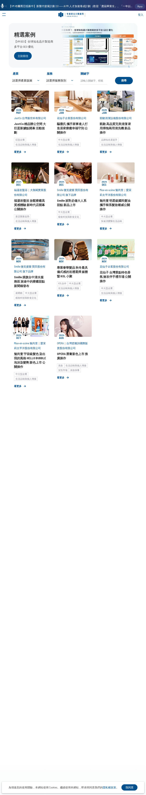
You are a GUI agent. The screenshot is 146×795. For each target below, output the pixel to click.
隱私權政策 (109, 787)
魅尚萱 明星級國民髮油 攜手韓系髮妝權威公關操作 (115, 205)
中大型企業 (64, 139)
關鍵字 (85, 73)
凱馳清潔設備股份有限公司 (116, 118)
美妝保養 (74, 370)
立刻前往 (23, 55)
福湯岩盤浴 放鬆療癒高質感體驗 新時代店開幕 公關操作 (29, 205)
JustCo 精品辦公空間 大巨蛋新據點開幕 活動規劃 (30, 128)
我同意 (130, 787)
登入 (140, 14)
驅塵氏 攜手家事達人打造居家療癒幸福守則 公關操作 (72, 128)
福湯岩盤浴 (20, 190)
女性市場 (62, 370)
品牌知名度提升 (109, 139)
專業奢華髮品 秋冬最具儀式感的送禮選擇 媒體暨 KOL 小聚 (72, 272)
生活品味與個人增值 (25, 144)
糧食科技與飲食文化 (68, 216)
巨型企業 (20, 139)
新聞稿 (18, 293)
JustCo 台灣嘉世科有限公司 (30, 118)
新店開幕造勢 (22, 216)
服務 (50, 73)
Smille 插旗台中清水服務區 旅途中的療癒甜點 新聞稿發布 (29, 281)
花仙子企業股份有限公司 (71, 118)
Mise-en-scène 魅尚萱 (111, 190)
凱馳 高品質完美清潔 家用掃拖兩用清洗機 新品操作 (115, 128)
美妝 (60, 365)
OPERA (60, 343)
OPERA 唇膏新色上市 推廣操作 (72, 356)
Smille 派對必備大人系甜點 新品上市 (72, 202)
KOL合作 (62, 283)
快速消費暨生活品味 (111, 221)
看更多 (18, 151)
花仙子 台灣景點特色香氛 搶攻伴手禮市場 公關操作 (115, 276)
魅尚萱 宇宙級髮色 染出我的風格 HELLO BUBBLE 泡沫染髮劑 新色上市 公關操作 (30, 360)
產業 (16, 73)
